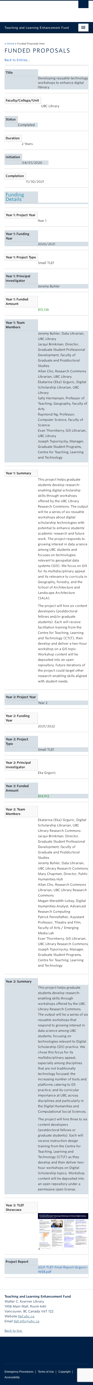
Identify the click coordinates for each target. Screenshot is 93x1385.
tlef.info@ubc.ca (26, 1321)
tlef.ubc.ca (26, 1316)
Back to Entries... (17, 60)
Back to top (14, 1330)
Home (10, 43)
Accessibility (12, 1377)
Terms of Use (46, 1371)
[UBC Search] (83, 6)
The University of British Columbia (34, 9)
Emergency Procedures (19, 1371)
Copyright (64, 1371)
